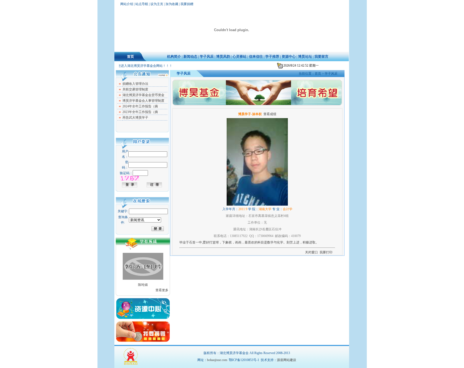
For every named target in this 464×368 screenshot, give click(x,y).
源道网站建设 (286, 360)
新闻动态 (190, 56)
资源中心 (289, 56)
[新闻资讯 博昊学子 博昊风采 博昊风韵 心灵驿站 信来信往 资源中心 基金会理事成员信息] (145, 220)
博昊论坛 (305, 56)
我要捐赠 (186, 4)
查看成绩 (269, 114)
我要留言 (321, 56)
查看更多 (161, 290)
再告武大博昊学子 (135, 117)
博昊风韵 (223, 56)
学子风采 (207, 56)
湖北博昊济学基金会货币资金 (143, 95)
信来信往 (256, 56)
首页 (130, 56)
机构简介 (174, 56)
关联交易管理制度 (135, 89)
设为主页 (156, 4)
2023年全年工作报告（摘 (140, 112)
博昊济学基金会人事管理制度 (143, 101)
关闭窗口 (311, 252)
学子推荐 (272, 56)
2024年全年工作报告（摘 (140, 106)
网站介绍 (126, 4)
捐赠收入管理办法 (135, 84)
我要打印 (326, 252)
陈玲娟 (143, 285)
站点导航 (141, 4)
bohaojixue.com (217, 360)
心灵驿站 (240, 56)
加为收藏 (171, 4)
